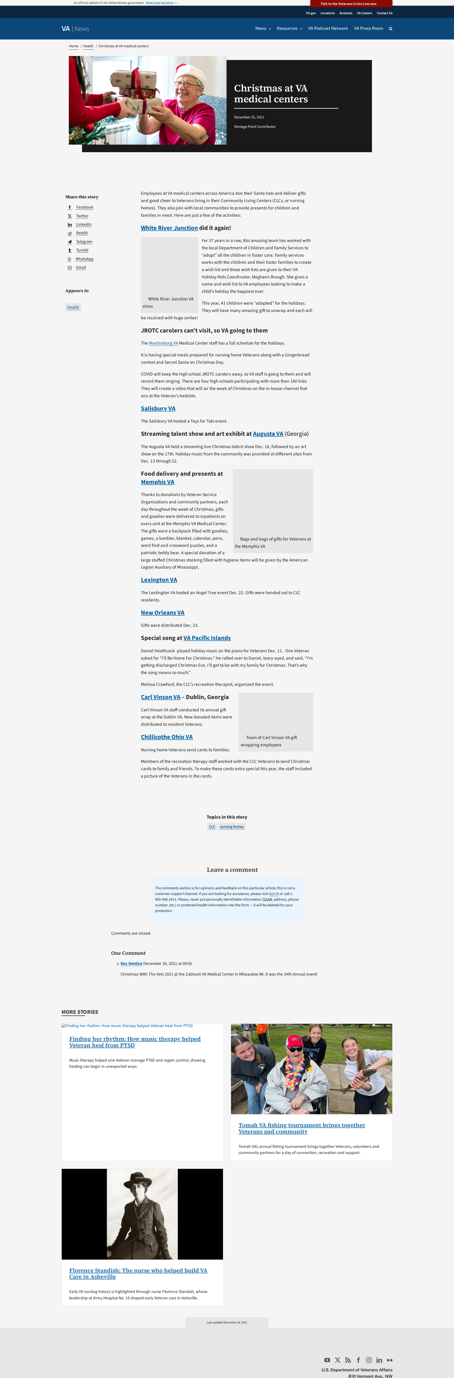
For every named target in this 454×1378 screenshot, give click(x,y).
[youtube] (327, 1360)
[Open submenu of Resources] (299, 28)
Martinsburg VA (163, 343)
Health (73, 307)
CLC (212, 826)
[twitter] (337, 1360)
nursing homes (232, 826)
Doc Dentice (131, 964)
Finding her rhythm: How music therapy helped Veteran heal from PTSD (135, 1042)
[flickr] (390, 1360)
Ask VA (274, 893)
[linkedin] (379, 1360)
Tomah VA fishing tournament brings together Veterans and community (302, 1128)
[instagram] (369, 1360)
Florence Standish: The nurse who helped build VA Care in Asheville (138, 1273)
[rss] (348, 1360)
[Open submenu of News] (268, 28)
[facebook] (358, 1360)
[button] (391, 29)
